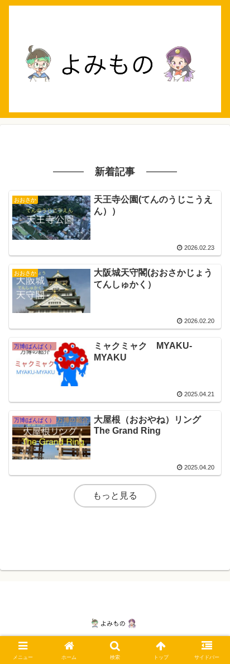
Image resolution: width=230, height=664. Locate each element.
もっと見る (115, 495)
